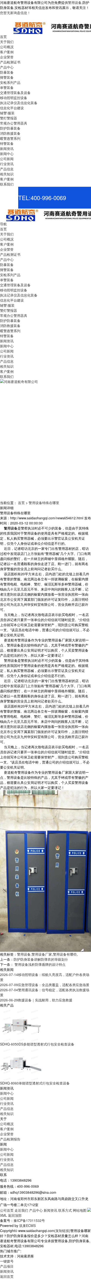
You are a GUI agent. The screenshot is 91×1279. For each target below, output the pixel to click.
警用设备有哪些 (65, 954)
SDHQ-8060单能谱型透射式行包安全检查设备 (35, 1083)
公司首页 (7, 1210)
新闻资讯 (50, 1210)
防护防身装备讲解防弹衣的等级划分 (41, 959)
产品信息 (7, 1108)
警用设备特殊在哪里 (44, 502)
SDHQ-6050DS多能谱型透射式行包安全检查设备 (37, 1044)
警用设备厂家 (42, 954)
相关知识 (7, 1113)
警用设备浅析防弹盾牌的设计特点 (40, 964)
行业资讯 (7, 1103)
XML (3, 1215)
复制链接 (62, 1230)
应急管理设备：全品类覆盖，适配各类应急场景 (44, 984)
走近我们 (21, 1210)
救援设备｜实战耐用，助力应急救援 (36, 1000)
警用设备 (75, 2)
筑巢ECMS (27, 1225)
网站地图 (79, 1210)
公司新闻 (7, 1098)
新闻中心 (7, 1093)
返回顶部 (15, 1215)
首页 (21, 502)
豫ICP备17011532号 (29, 1220)
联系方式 (65, 1210)
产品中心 (36, 1210)
